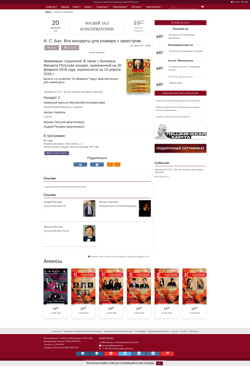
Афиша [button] (65, 7)
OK (159, 363)
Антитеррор (140, 331)
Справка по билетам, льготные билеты (173, 116)
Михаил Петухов (53, 226)
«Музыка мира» (176, 83)
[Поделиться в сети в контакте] (80, 164)
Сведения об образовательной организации (82, 331)
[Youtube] (111, 354)
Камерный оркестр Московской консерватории (66, 187)
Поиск (53, 47)
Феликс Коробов (108, 201)
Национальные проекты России (118, 331)
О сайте (183, 331)
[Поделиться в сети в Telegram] (97, 164)
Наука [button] (87, 7)
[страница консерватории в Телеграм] (83, 354)
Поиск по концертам (64, 12)
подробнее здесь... (143, 257)
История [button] (136, 7)
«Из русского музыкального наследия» (186, 51)
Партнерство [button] (153, 7)
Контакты (194, 331)
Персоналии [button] (119, 7)
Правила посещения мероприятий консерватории (178, 101)
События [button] (50, 7)
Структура (56, 331)
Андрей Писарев (53, 201)
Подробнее (149, 363)
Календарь (71, 47)
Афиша (48, 12)
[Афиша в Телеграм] (167, 354)
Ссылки (174, 331)
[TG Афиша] (97, 354)
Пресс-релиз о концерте (58, 153)
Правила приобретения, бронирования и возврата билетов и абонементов (178, 108)
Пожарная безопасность (158, 331)
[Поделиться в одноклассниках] (113, 164)
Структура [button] (101, 7)
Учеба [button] (75, 7)
